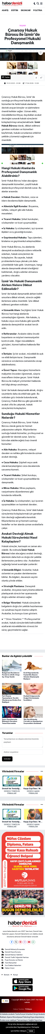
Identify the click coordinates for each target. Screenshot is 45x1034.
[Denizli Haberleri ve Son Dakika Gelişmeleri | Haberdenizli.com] (12, 3)
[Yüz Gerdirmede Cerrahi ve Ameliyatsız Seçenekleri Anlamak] (33, 712)
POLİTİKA (37, 10)
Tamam (30, 1031)
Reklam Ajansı (6, 1017)
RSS (6, 1001)
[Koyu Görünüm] (35, 4)
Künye (15, 975)
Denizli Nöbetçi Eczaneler (15, 949)
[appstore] (22, 982)
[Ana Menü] (41, 4)
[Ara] (38, 4)
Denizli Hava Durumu (13, 952)
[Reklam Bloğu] (23, 860)
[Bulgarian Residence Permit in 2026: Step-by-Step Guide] (11, 665)
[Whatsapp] (33, 942)
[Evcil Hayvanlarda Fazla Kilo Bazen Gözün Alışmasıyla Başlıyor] (33, 665)
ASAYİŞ (5, 10)
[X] (16, 942)
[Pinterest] (20, 942)
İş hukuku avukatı (7, 1014)
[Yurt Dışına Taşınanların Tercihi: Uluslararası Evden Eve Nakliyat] (11, 689)
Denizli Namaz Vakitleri (14, 955)
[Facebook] (12, 942)
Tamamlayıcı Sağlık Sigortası (29, 1020)
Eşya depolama (37, 1017)
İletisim (6, 975)
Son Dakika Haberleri (13, 965)
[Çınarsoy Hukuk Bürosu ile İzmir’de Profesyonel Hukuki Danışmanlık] (22, 61)
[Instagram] (25, 942)
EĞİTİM (14, 10)
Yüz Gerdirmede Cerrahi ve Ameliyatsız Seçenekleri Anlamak (33, 721)
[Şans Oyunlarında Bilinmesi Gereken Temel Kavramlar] (11, 712)
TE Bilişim (28, 1009)
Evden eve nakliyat (8, 1020)
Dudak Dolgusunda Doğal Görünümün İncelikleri (32, 698)
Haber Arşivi (9, 968)
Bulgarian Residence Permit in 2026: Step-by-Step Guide (11, 675)
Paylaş (7, 77)
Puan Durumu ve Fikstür (14, 960)
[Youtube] (29, 942)
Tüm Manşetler (11, 963)
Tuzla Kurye (20, 1014)
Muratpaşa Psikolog (21, 1017)
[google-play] (22, 989)
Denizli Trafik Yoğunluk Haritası (17, 957)
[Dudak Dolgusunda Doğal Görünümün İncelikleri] (33, 689)
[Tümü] (42, 771)
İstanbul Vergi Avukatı (35, 1014)
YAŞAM (22, 26)
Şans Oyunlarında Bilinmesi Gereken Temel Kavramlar (9, 721)
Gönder (7, 759)
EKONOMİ (25, 10)
